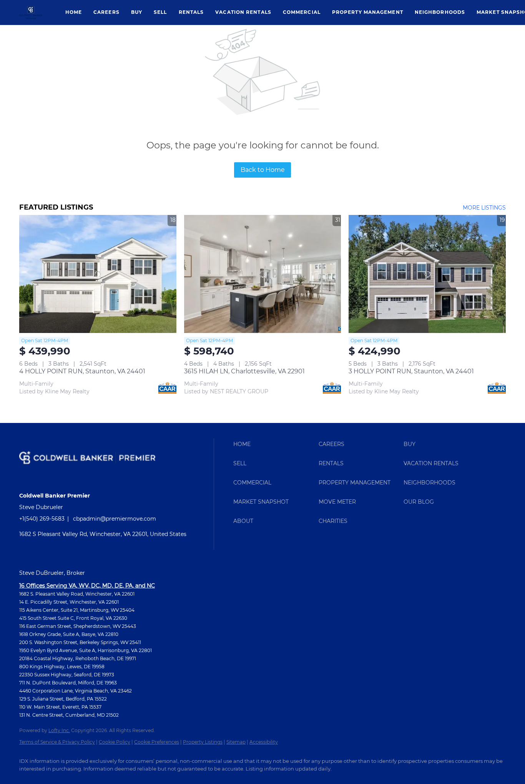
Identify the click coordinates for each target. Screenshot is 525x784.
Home (73, 12)
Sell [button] (160, 12)
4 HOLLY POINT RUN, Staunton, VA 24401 (82, 371)
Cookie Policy (114, 742)
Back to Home (263, 169)
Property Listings (203, 742)
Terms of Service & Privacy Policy (57, 742)
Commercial (302, 12)
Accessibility (263, 742)
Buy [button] (136, 12)
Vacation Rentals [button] (243, 12)
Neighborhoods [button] (440, 12)
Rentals (191, 12)
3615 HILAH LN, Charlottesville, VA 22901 (244, 371)
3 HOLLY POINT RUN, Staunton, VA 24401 (411, 371)
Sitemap (236, 742)
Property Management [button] (367, 12)
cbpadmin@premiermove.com (114, 518)
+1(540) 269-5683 (42, 518)
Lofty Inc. (59, 730)
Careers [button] (106, 12)
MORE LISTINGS (484, 207)
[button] (30, 12)
